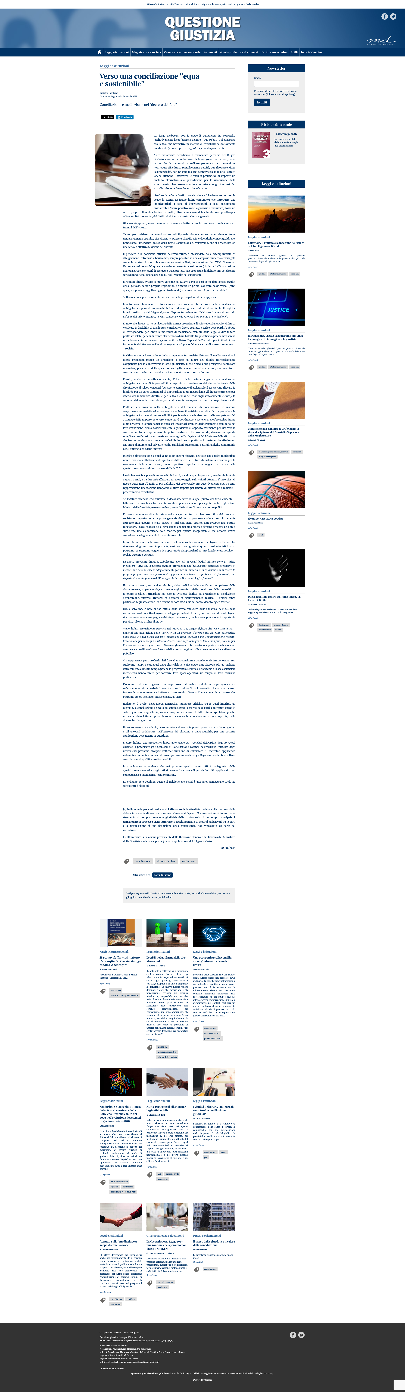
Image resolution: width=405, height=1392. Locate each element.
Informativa (252, 4)
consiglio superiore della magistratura (273, 452)
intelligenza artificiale (278, 274)
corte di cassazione (166, 1282)
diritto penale (264, 625)
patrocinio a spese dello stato (123, 1191)
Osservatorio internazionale (182, 52)
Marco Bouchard (109, 969)
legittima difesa (265, 629)
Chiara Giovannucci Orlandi (161, 1253)
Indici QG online (311, 52)
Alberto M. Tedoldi (157, 966)
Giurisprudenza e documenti (239, 52)
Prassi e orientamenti (207, 1235)
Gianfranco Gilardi (157, 1115)
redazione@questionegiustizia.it (143, 1362)
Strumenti (210, 52)
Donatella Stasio (256, 523)
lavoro (223, 1152)
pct (205, 1157)
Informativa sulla (112, 1368)
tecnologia (295, 274)
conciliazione (143, 861)
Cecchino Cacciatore (258, 604)
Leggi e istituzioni (117, 52)
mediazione (189, 861)
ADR (159, 1174)
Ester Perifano (110, 92)
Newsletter (277, 68)
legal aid (114, 1186)
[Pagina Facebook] (385, 16)
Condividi (126, 116)
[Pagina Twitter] (393, 16)
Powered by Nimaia (202, 1379)
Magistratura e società (146, 52)
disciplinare (296, 452)
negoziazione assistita (167, 1052)
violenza (278, 629)
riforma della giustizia (167, 1057)
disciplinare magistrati (267, 456)
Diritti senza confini (275, 52)
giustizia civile (172, 1174)
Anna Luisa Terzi (202, 1118)
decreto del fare (166, 861)
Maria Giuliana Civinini (259, 344)
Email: (257, 77)
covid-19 (131, 1299)
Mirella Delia (201, 1250)
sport (261, 535)
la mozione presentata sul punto (181, 266)
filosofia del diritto (281, 625)
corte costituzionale (119, 1181)
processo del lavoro (212, 1038)
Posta (110, 116)
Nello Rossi (254, 250)
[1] (124, 809)
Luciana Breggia (107, 1126)
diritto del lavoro (211, 1033)
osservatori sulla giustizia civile (124, 995)
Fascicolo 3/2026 (285, 134)
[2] (125, 837)
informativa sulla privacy (280, 94)
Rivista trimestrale (276, 124)
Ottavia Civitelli (202, 969)
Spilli (294, 52)
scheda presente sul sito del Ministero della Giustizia (167, 809)
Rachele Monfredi (257, 440)
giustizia (262, 274)
